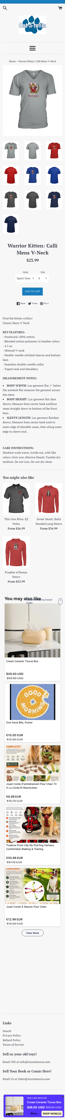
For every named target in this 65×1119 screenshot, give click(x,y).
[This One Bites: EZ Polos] (16, 499)
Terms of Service (13, 1045)
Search (7, 1031)
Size (43, 272)
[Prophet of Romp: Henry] (16, 552)
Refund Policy (12, 1040)
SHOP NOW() (52, 1113)
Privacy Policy (12, 1035)
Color (25, 272)
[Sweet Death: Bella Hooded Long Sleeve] (48, 499)
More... (35, 1113)
